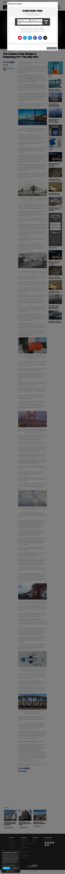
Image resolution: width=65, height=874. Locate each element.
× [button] (18, 851)
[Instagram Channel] (40, 37)
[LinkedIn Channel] (29, 37)
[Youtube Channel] (19, 37)
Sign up (46, 22)
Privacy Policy (28, 32)
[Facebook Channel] (35, 37)
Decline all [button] (15, 868)
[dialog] (10, 861)
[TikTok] (45, 37)
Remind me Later (51, 48)
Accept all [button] (6, 868)
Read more (5, 863)
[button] (11, 865)
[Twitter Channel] (24, 37)
